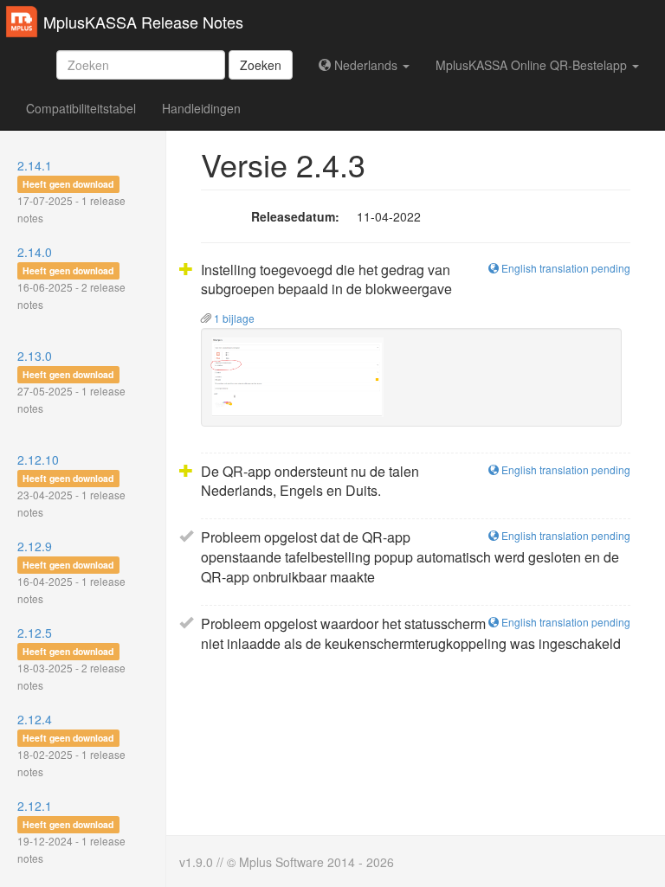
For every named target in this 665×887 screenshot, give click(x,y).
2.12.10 (71, 485)
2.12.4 (71, 744)
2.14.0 (71, 277)
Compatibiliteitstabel (81, 108)
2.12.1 (71, 831)
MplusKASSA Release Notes (143, 21)
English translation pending (564, 267)
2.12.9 (71, 571)
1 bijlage (233, 318)
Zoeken (260, 65)
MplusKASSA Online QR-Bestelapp (533, 65)
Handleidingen (201, 108)
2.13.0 (71, 381)
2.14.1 (71, 191)
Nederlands (366, 65)
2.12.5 (71, 658)
